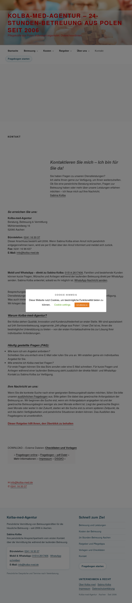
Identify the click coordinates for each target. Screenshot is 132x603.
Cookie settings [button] (62, 304)
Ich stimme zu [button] (81, 305)
